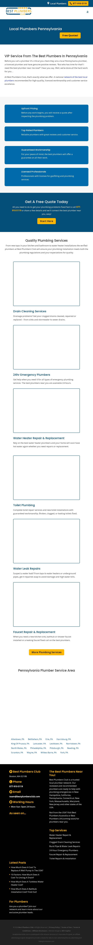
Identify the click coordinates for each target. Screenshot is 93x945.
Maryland (74, 801)
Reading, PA (73, 748)
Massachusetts (61, 801)
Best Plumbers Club (26, 927)
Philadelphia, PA (38, 748)
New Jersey (54, 804)
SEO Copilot (66, 931)
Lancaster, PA (39, 743)
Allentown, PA (17, 739)
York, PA (64, 752)
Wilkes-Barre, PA (49, 752)
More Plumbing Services (47, 652)
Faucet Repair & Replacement (34, 632)
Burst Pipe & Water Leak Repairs (64, 846)
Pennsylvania (55, 798)
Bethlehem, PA (35, 739)
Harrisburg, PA (64, 739)
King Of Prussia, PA (20, 743)
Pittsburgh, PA (56, 748)
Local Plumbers (58, 3)
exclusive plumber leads (21, 912)
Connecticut (68, 798)
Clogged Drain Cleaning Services (64, 842)
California (65, 795)
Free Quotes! (70, 35)
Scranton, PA (17, 752)
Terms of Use (66, 927)
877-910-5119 (79, 3)
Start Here (46, 221)
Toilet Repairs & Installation (62, 858)
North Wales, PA (19, 748)
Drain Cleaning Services (29, 311)
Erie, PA (49, 739)
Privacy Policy (54, 927)
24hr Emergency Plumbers (31, 375)
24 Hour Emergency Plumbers (63, 850)
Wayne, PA (32, 752)
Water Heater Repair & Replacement (38, 438)
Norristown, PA (73, 743)
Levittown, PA (56, 743)
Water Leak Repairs (26, 569)
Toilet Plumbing (24, 505)
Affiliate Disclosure (39, 931)
